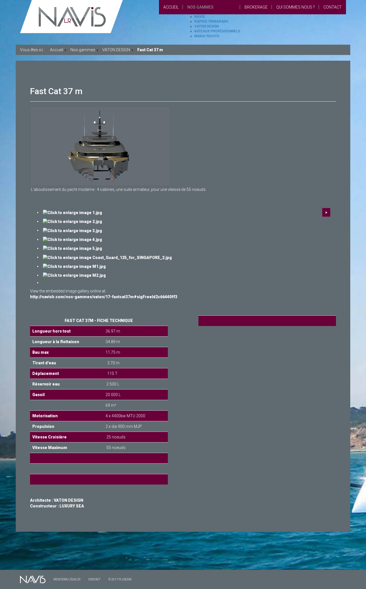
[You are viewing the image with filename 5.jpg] (72, 248)
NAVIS (199, 17)
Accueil (171, 7)
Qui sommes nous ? (295, 7)
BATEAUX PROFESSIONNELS (217, 31)
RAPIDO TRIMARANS (211, 21)
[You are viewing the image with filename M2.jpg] (74, 275)
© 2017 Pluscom (120, 579)
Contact (332, 7)
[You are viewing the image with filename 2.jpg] (72, 221)
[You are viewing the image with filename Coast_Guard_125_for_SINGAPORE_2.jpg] (107, 257)
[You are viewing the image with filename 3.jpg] (72, 230)
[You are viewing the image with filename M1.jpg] (74, 266)
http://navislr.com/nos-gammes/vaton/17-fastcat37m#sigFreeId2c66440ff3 (103, 296)
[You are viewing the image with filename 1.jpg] (72, 212)
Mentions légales (66, 579)
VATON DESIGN (206, 26)
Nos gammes (200, 7)
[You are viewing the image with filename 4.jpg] (72, 239)
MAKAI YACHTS (206, 36)
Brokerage (256, 7)
